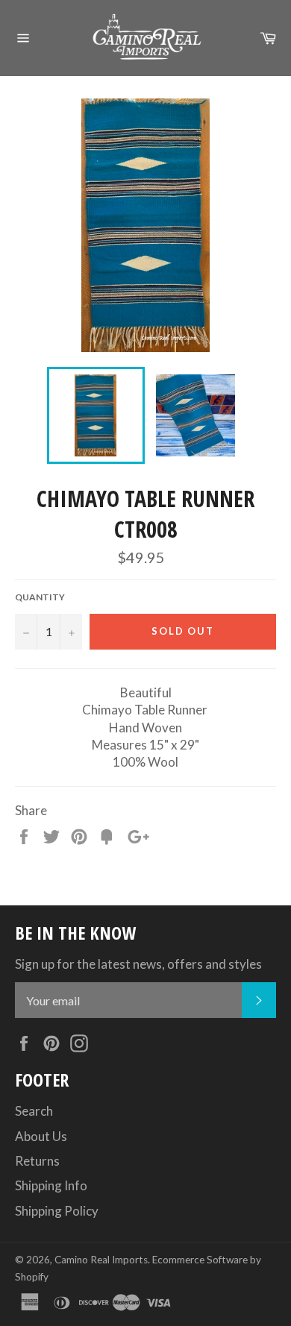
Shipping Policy (56, 1211)
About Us (41, 1136)
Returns (37, 1161)
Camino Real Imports (101, 1260)
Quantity (40, 597)
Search (34, 1111)
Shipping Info (51, 1185)
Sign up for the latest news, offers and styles (138, 964)
